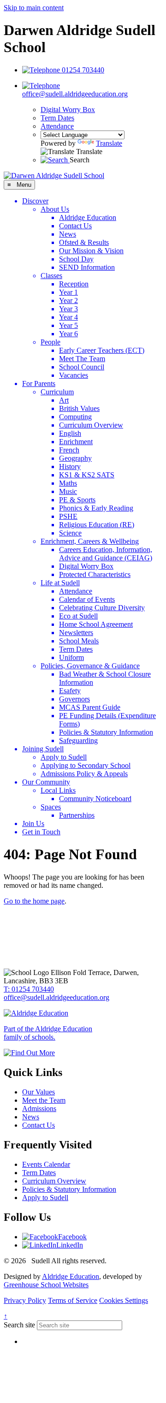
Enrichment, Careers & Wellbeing (90, 541)
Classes (51, 275)
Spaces (51, 807)
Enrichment (76, 442)
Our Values (38, 1092)
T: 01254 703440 (29, 989)
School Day (76, 259)
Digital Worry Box (68, 109)
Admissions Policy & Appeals (84, 774)
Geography (75, 458)
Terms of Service (72, 1300)
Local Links (58, 790)
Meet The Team (82, 359)
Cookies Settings (123, 1300)
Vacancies (73, 375)
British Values (79, 408)
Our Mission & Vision (91, 251)
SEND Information (87, 267)
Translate (109, 143)
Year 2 (68, 300)
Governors (74, 699)
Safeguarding (78, 740)
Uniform (71, 657)
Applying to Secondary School (85, 765)
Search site (19, 1325)
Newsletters (76, 632)
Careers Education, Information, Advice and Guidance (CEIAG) (105, 554)
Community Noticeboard (95, 799)
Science (70, 533)
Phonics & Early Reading (96, 508)
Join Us (33, 823)
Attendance (57, 126)
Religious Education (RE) (96, 525)
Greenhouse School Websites (46, 1285)
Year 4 (68, 317)
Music (68, 491)
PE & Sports (77, 500)
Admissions (39, 1108)
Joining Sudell (43, 749)
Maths (68, 483)
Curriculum (57, 392)
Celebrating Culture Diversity (102, 608)
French (69, 450)
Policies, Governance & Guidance (90, 666)
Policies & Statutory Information (106, 732)
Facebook (72, 1237)
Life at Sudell (60, 583)
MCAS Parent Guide (89, 707)
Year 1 (68, 292)
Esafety (70, 691)
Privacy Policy (25, 1300)
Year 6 (68, 334)
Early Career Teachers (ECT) (101, 350)
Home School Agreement (96, 624)
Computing (75, 417)
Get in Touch (41, 832)
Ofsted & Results (84, 242)
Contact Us (75, 226)
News (67, 234)
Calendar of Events (87, 599)
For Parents (38, 383)
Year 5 (68, 325)
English (70, 433)
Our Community (46, 782)
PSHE (68, 516)
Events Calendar (46, 1164)
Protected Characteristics (94, 574)
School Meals (79, 641)
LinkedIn (69, 1245)
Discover (35, 201)
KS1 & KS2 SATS (86, 475)
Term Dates (57, 118)
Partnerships (77, 815)
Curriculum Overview (91, 425)
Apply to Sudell (64, 757)
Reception (74, 284)
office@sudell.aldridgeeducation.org (56, 997)
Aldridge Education (87, 217)
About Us (55, 209)
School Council (81, 367)
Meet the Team (43, 1100)
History (70, 466)
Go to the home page (34, 901)
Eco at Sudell (78, 616)
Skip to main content (34, 8)
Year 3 (68, 309)
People (50, 342)
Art (64, 400)
